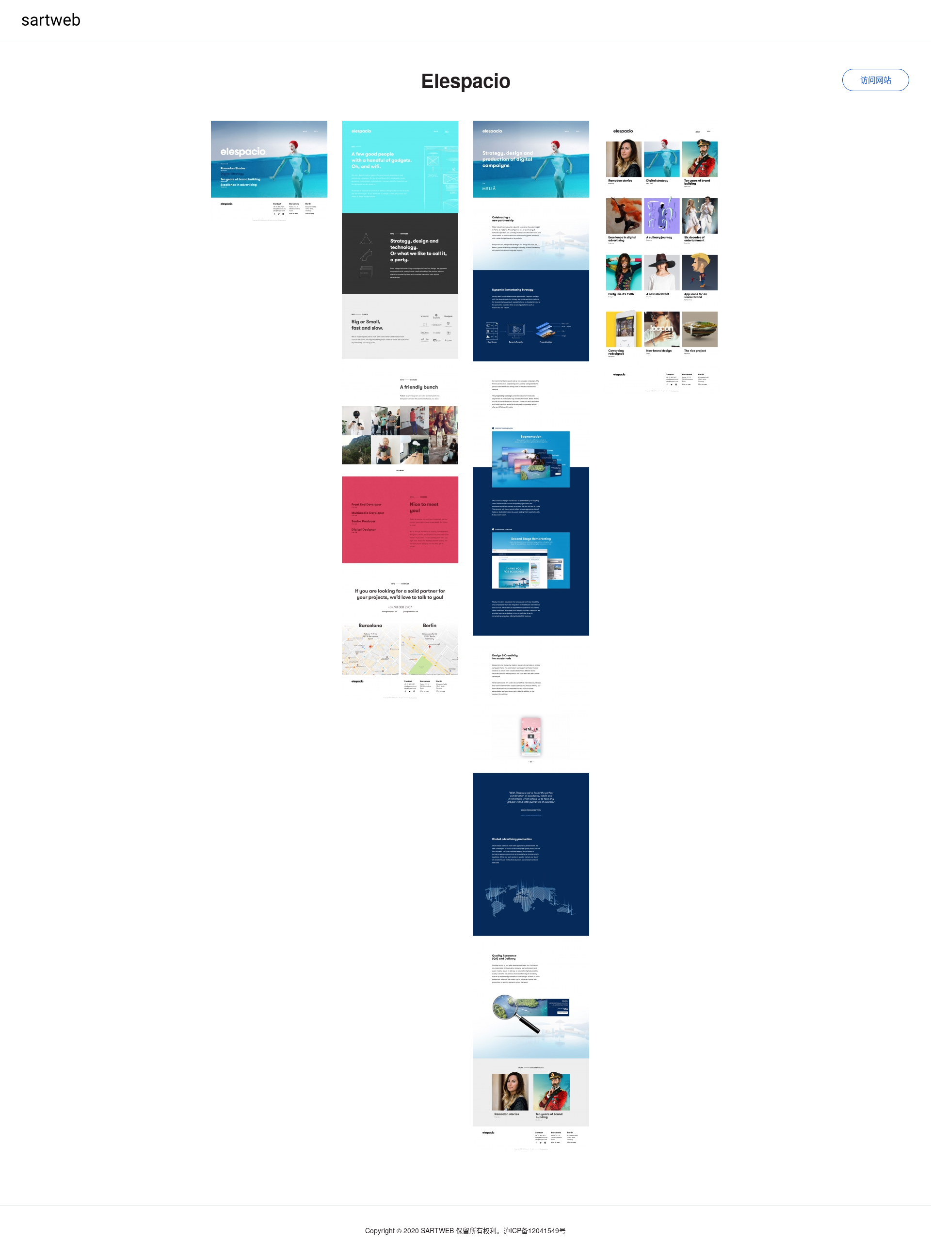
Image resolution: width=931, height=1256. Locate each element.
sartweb (51, 19)
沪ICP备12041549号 (534, 1230)
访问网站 (875, 79)
